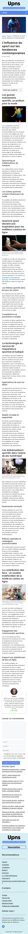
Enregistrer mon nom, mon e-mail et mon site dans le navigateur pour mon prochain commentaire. (14, 756)
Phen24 (4, 862)
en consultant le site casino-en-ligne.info (13, 277)
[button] (26, 13)
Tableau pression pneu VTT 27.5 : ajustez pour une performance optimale (13, 783)
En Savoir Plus (14, 710)
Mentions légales (7, 903)
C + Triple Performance (9, 875)
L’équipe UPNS (7, 900)
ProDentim (5, 865)
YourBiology (6, 867)
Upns (3, 36)
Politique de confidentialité (10, 906)
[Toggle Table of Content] (19, 90)
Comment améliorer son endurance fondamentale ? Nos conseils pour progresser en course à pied (13, 828)
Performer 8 (6, 878)
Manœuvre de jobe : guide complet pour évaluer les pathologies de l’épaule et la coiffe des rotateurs (13, 814)
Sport (9, 36)
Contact (4, 895)
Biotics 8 (4, 870)
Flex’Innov (5, 873)
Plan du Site (6, 898)
